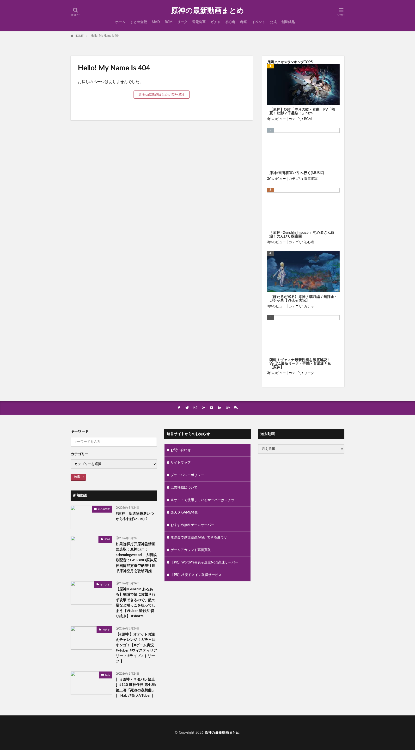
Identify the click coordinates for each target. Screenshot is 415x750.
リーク (182, 22)
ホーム (120, 22)
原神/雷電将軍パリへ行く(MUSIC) (296, 173)
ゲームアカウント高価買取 (191, 550)
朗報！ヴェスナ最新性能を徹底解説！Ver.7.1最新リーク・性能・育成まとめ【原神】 (300, 363)
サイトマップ (181, 462)
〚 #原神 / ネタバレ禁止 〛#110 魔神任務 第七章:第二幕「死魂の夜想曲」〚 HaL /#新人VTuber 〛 (136, 688)
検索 (77, 476)
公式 (273, 22)
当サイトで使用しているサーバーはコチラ (202, 500)
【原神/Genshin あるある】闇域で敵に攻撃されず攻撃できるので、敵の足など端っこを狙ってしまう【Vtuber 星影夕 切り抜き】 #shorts (135, 602)
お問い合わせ (181, 450)
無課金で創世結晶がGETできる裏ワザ (199, 537)
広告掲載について (184, 487)
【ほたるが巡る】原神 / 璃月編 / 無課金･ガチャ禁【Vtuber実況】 (302, 298)
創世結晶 (288, 22)
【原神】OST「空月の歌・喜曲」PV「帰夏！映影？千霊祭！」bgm (302, 111)
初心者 (230, 22)
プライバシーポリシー (187, 475)
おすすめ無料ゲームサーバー (192, 525)
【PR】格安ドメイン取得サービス (196, 575)
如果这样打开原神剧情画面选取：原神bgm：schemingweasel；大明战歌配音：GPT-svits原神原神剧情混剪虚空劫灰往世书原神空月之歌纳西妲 (136, 557)
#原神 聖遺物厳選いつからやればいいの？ (135, 516)
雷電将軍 (199, 22)
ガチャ (215, 22)
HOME (79, 36)
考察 (243, 22)
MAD (156, 22)
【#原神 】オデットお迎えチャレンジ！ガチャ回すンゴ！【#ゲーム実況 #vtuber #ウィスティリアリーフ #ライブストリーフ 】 (136, 648)
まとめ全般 (138, 22)
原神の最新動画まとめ (207, 10)
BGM (168, 22)
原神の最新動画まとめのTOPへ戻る (162, 94)
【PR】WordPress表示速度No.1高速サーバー (204, 562)
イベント (258, 22)
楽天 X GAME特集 (184, 512)
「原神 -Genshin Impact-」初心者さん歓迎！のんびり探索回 (302, 234)
